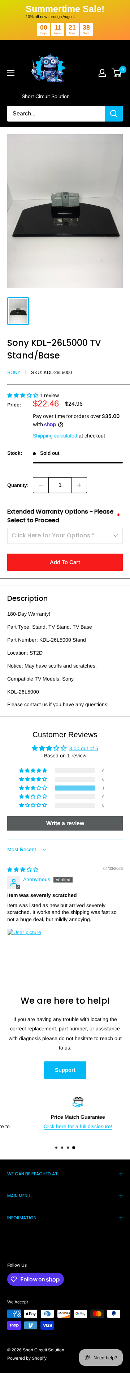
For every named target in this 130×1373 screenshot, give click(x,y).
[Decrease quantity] (40, 485)
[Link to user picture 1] (24, 946)
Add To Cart (65, 562)
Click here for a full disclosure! (65, 1126)
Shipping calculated (55, 436)
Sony (14, 372)
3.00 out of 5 (83, 748)
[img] (22, 869)
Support (65, 1070)
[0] (116, 73)
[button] (23, 395)
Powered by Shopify (27, 1358)
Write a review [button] (65, 823)
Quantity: (18, 485)
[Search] (114, 114)
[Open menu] (10, 73)
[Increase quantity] (79, 485)
